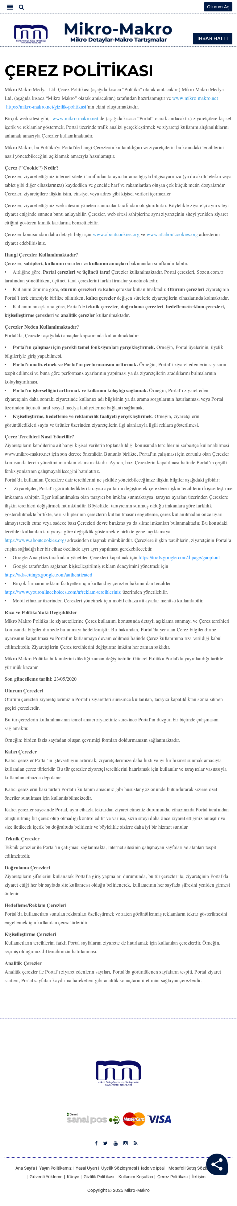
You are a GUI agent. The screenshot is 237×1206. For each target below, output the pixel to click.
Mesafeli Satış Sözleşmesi (194, 1168)
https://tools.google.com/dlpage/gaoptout (179, 557)
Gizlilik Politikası (99, 1176)
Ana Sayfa (25, 1168)
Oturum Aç (218, 7)
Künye (73, 1176)
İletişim (199, 1176)
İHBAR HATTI (213, 38)
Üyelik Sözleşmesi (119, 1168)
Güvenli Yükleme (46, 1176)
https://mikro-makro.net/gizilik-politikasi (46, 106)
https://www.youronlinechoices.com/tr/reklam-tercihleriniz (63, 592)
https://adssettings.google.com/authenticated (48, 574)
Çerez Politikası (172, 1176)
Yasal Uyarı (86, 1168)
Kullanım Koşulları (135, 1176)
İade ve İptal (152, 1168)
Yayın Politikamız (55, 1168)
